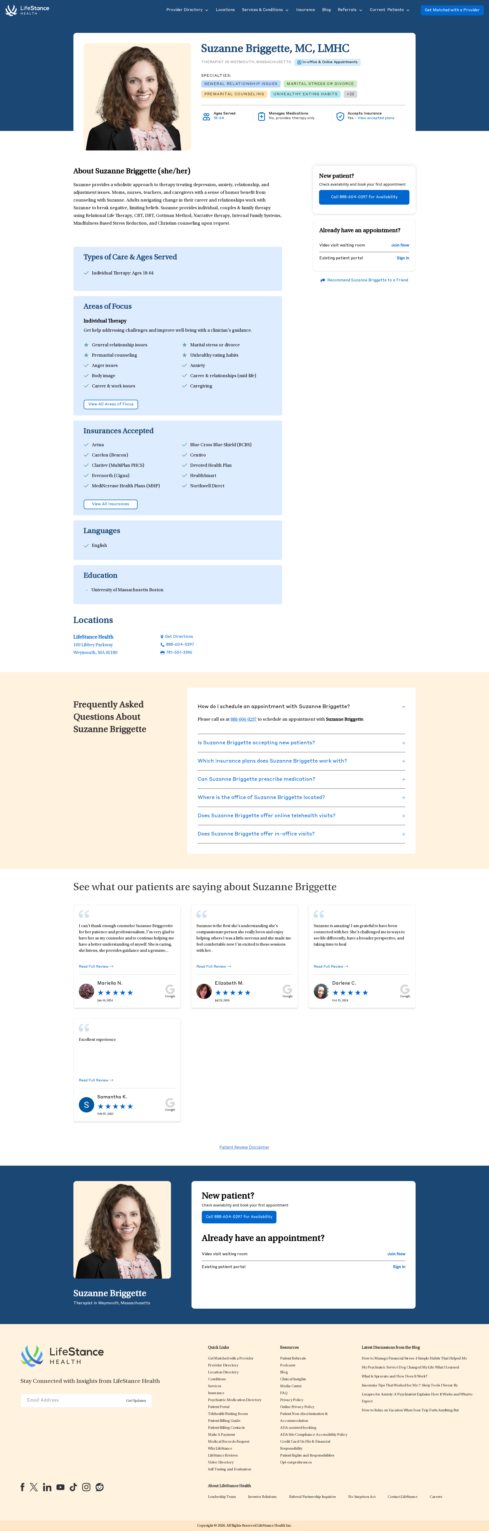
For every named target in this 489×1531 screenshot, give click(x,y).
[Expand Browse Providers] (206, 10)
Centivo (198, 455)
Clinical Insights (293, 1379)
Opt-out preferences (296, 1463)
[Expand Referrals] (360, 10)
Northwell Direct (207, 486)
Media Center (291, 1386)
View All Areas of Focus (110, 404)
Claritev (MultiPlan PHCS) (118, 465)
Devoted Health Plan (211, 465)
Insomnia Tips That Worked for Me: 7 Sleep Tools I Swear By (410, 1385)
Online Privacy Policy (297, 1407)
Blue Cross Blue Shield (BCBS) (221, 445)
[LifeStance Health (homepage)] (27, 10)
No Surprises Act (361, 1497)
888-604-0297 (180, 645)
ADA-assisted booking (298, 1428)
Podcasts (287, 1365)
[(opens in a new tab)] (22, 1487)
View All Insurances (110, 504)
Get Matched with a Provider (452, 10)
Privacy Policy (291, 1400)
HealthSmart (203, 476)
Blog (284, 1372)
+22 (350, 94)
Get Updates (136, 1401)
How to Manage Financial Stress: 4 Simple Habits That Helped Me (414, 1359)
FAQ (283, 1393)
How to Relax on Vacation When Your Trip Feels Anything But (410, 1410)
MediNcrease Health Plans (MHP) (126, 486)
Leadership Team (222, 1497)
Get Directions (179, 637)
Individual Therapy (111, 273)
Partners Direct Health (213, 496)
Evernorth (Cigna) (110, 476)
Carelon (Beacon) (110, 455)
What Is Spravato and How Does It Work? (394, 1376)
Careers (436, 1497)
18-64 (219, 118)
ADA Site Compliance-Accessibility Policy (313, 1435)
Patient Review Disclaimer (244, 1147)
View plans (376, 118)
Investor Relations (262, 1497)
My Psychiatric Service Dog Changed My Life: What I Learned (410, 1368)
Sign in (403, 258)
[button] (184, 10)
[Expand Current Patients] (407, 10)
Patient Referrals (293, 1359)
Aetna (98, 445)
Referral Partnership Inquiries (312, 1497)
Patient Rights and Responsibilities (307, 1456)
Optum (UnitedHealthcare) (119, 496)
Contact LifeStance (402, 1497)
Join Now (400, 246)
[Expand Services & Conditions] (286, 10)
